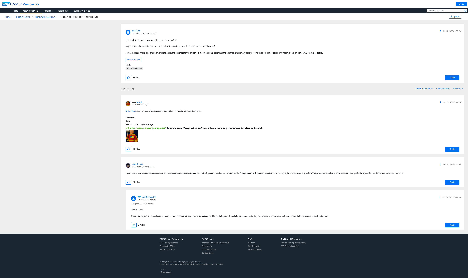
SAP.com (251, 243)
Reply (452, 78)
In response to (142, 204)
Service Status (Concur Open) (293, 243)
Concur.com (207, 246)
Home (8, 17)
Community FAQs (167, 246)
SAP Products (254, 246)
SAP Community (255, 249)
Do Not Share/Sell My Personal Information (194, 264)
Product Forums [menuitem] (30, 11)
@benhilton (131, 111)
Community (31, 4)
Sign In (461, 4)
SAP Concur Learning (290, 246)
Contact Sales (207, 253)
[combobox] (447, 10)
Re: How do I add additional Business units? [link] (79, 17)
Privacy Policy (164, 264)
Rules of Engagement (169, 243)
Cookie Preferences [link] (216, 264)
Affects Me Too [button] (133, 59)
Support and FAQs (167, 249)
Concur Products (209, 249)
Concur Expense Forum (45, 17)
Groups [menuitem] (47, 11)
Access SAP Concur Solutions (214, 243)
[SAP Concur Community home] (12, 4)
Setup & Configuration (134, 68)
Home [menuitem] (15, 11)
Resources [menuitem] (63, 11)
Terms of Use (174, 264)
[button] (440, 31)
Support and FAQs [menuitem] (82, 11)
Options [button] (456, 16)
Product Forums (23, 17)
